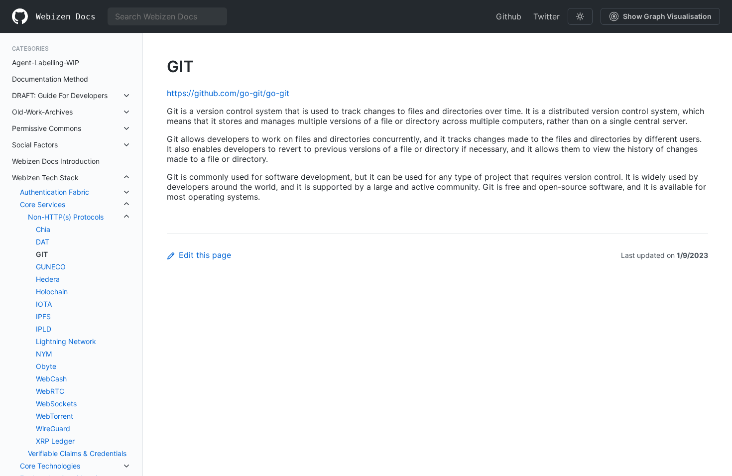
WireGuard (53, 428)
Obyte (46, 366)
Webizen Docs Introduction (56, 161)
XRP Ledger (55, 441)
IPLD (43, 329)
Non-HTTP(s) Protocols (66, 217)
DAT (42, 242)
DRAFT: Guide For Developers (60, 95)
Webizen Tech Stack (45, 177)
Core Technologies (50, 466)
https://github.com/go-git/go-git (228, 93)
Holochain (52, 291)
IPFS (43, 316)
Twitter (546, 16)
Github (508, 16)
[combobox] (167, 16)
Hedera (48, 279)
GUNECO (51, 266)
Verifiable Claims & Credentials (77, 453)
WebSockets (56, 403)
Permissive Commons (46, 128)
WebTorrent (54, 416)
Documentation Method (50, 79)
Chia (43, 229)
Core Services (42, 204)
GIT (42, 254)
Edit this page (205, 255)
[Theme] (580, 16)
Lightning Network (66, 341)
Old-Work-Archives (42, 112)
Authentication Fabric (54, 192)
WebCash (51, 378)
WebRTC (50, 391)
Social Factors (35, 144)
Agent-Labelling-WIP (45, 62)
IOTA (44, 304)
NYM (44, 354)
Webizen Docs (66, 16)
